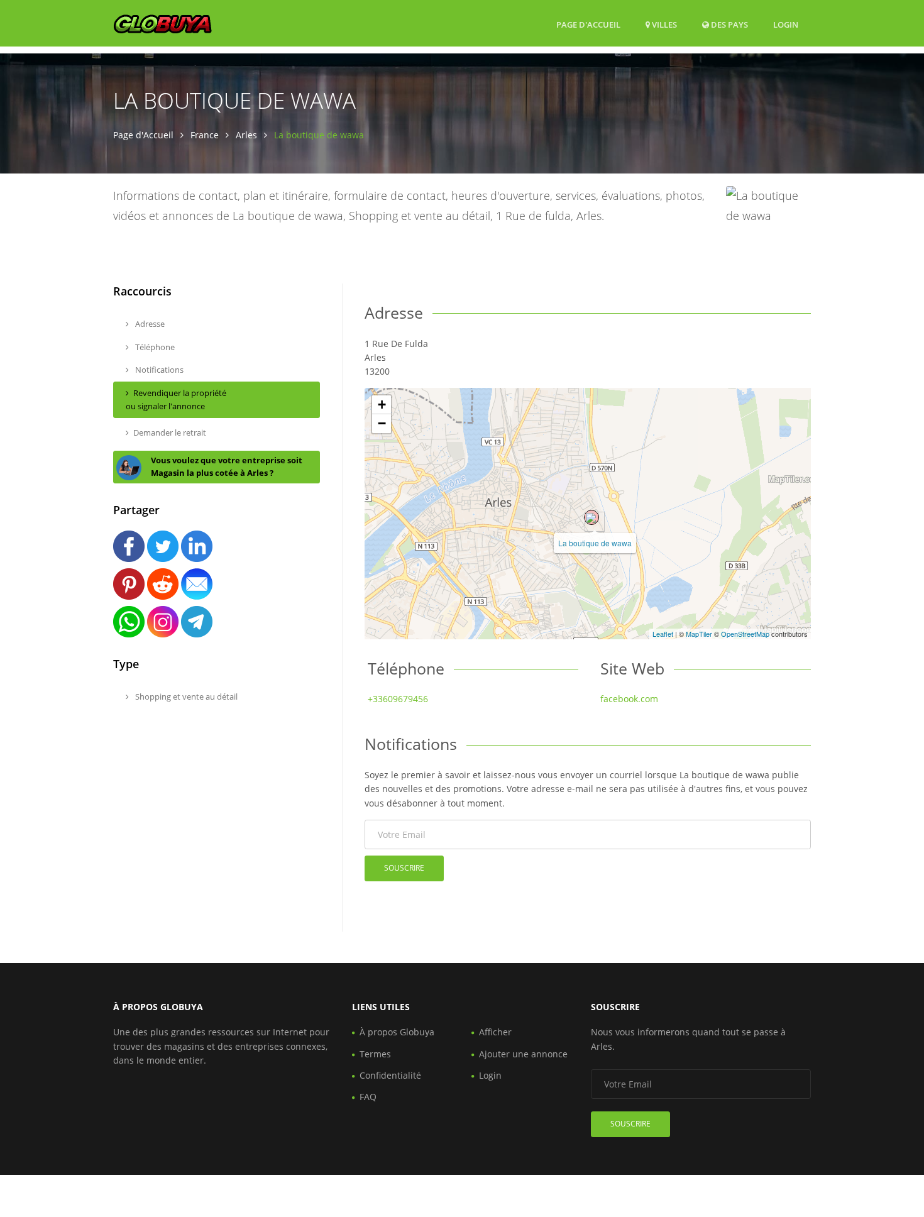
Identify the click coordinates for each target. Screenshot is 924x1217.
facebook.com (629, 699)
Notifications (158, 369)
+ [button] (382, 404)
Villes (663, 24)
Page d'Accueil (588, 24)
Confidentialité (390, 1075)
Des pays (728, 24)
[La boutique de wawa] (591, 517)
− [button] (382, 423)
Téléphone (154, 347)
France (204, 135)
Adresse (149, 323)
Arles (246, 135)
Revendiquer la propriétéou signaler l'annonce (176, 399)
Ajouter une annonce (523, 1054)
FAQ (368, 1097)
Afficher (495, 1032)
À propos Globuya (397, 1032)
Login (785, 24)
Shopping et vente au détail (185, 696)
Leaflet (662, 634)
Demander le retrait (169, 432)
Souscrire (404, 867)
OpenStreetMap (745, 634)
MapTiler (699, 634)
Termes (375, 1054)
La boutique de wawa (595, 542)
